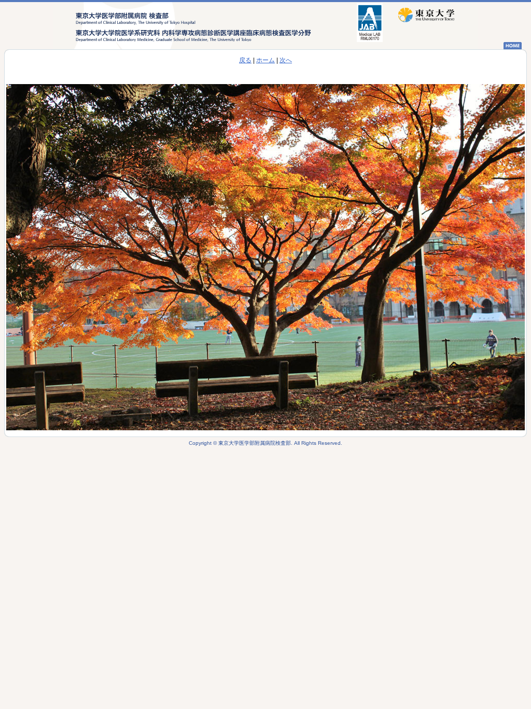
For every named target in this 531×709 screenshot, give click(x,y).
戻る (245, 60)
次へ (286, 60)
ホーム (265, 60)
